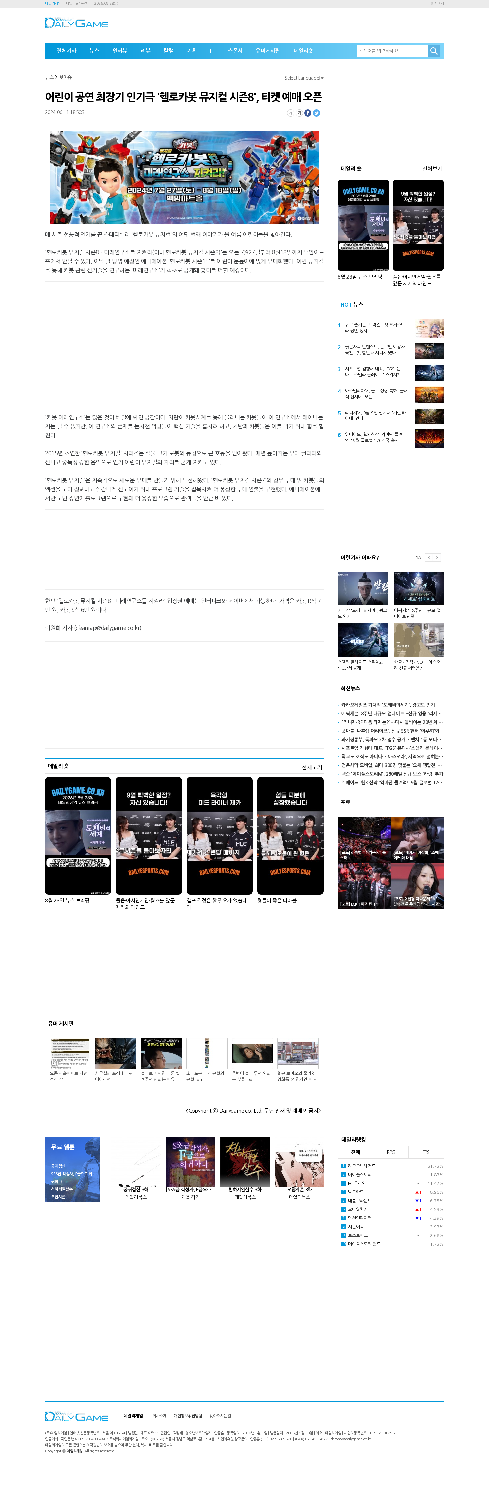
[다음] (437, 557)
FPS (426, 1152)
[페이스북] (308, 113)
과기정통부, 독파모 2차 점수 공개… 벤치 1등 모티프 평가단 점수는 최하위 (392, 739)
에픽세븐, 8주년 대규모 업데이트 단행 (417, 613)
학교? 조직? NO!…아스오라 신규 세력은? (417, 665)
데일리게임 (53, 3)
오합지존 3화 (299, 1189)
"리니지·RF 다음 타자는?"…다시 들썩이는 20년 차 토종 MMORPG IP (392, 722)
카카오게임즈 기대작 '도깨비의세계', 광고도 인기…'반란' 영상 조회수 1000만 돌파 (392, 705)
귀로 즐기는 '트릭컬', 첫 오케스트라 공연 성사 (375, 328)
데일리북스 (136, 1197)
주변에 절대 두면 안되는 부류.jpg (251, 1076)
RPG (391, 1152)
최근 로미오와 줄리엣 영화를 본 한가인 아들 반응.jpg (296, 1076)
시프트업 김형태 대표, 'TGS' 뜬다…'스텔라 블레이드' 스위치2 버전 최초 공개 (375, 372)
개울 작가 (190, 1197)
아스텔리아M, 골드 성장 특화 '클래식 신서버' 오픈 (376, 394)
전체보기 (311, 767)
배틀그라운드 (357, 1201)
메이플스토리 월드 (361, 1244)
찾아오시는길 (220, 1416)
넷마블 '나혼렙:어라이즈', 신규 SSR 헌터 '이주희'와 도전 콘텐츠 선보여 (392, 731)
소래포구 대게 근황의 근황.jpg (205, 1076)
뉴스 (94, 50)
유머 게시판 (61, 1023)
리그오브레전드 (359, 1166)
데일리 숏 (58, 766)
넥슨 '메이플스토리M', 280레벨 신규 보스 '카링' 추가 (392, 774)
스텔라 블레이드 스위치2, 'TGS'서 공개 (360, 665)
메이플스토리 (357, 1175)
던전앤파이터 (357, 1218)
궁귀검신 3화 (135, 1189)
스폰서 (235, 50)
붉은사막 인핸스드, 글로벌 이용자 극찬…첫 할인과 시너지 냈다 (375, 350)
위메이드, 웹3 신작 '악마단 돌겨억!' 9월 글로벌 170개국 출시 (373, 437)
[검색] (434, 51)
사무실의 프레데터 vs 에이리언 (113, 1076)
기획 (192, 50)
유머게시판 (268, 50)
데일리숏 (303, 50)
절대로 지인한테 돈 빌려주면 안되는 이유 (160, 1076)
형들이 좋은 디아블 (277, 900)
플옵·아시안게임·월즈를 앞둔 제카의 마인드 (145, 904)
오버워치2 (354, 1209)
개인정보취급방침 (188, 1416)
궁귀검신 (58, 1166)
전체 (355, 1152)
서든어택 (353, 1227)
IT (212, 50)
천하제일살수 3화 (245, 1189)
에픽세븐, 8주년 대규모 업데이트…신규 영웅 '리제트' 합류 (392, 713)
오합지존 (58, 1197)
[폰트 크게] (299, 113)
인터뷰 (120, 50)
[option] (391, 618)
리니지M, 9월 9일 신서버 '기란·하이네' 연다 (375, 416)
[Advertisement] (131, 342)
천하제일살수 (62, 1189)
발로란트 (353, 1192)
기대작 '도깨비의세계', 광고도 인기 (362, 613)
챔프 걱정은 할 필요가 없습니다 (216, 904)
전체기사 (66, 50)
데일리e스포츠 (76, 3)
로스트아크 (355, 1235)
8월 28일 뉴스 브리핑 (67, 900)
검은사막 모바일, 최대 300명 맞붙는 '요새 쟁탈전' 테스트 (392, 765)
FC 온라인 (354, 1183)
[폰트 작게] (290, 113)
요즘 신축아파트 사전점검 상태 (68, 1076)
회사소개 (437, 3)
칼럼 (169, 50)
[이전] (429, 557)
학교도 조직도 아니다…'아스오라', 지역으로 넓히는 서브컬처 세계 (392, 756)
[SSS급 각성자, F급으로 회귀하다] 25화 (190, 1189)
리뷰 (146, 50)
